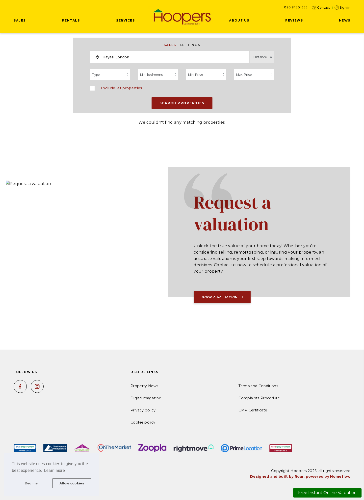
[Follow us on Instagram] (37, 386)
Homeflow (340, 476)
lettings (190, 45)
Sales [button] (20, 20)
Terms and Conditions (258, 386)
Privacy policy (143, 410)
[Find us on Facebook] (20, 386)
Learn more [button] (54, 470)
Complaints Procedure (259, 398)
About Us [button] (239, 20)
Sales (170, 45)
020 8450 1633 (296, 7)
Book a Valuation (219, 297)
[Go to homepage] (182, 17)
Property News (144, 386)
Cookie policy (142, 422)
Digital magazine (145, 398)
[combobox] (174, 57)
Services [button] (125, 20)
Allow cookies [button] (71, 483)
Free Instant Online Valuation (327, 492)
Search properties (182, 103)
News (344, 20)
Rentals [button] (71, 20)
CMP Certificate (252, 410)
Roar (299, 476)
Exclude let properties (121, 88)
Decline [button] (31, 483)
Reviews (294, 20)
